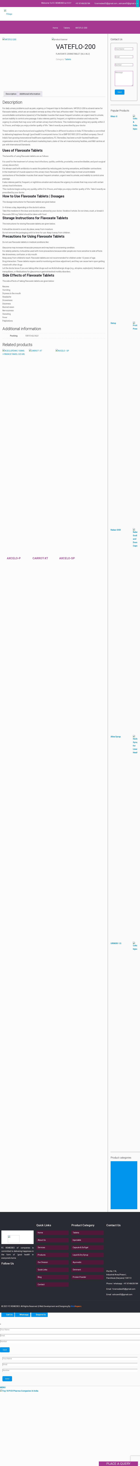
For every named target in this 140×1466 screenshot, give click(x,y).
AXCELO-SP (67, 558)
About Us (42, 1240)
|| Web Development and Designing (53, 1306)
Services (41, 1247)
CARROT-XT (40, 558)
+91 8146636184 (82, 3)
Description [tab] (11, 94)
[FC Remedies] (8, 14)
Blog (40, 1277)
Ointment (77, 1270)
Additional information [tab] (30, 94)
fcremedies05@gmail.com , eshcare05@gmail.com (116, 3)
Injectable (115, 1166)
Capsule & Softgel (118, 1190)
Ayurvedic (115, 1194)
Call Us (9, 1315)
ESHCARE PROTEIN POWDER (123, 1176)
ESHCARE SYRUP (118, 1173)
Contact (41, 1284)
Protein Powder (117, 1200)
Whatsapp (23, 1315)
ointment (115, 1204)
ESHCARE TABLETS (119, 1180)
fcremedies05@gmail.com (123, 1289)
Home (55, 28)
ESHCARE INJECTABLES (121, 1207)
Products (42, 1255)
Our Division (43, 1262)
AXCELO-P (14, 558)
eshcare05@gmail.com (122, 1294)
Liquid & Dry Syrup (118, 1197)
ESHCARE (115, 1170)
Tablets (66, 28)
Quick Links (42, 1270)
